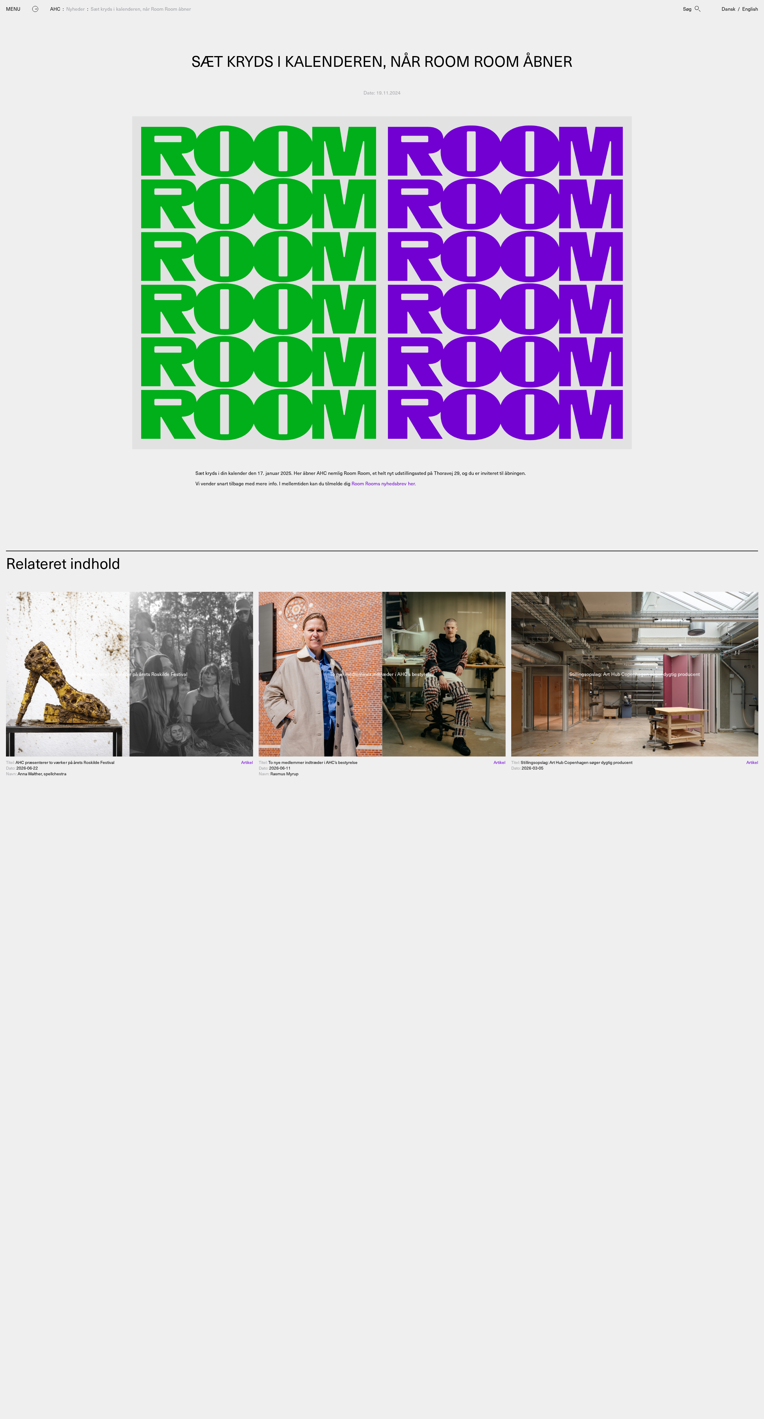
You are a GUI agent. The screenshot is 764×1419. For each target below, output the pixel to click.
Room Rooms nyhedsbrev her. (384, 483)
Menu (13, 9)
